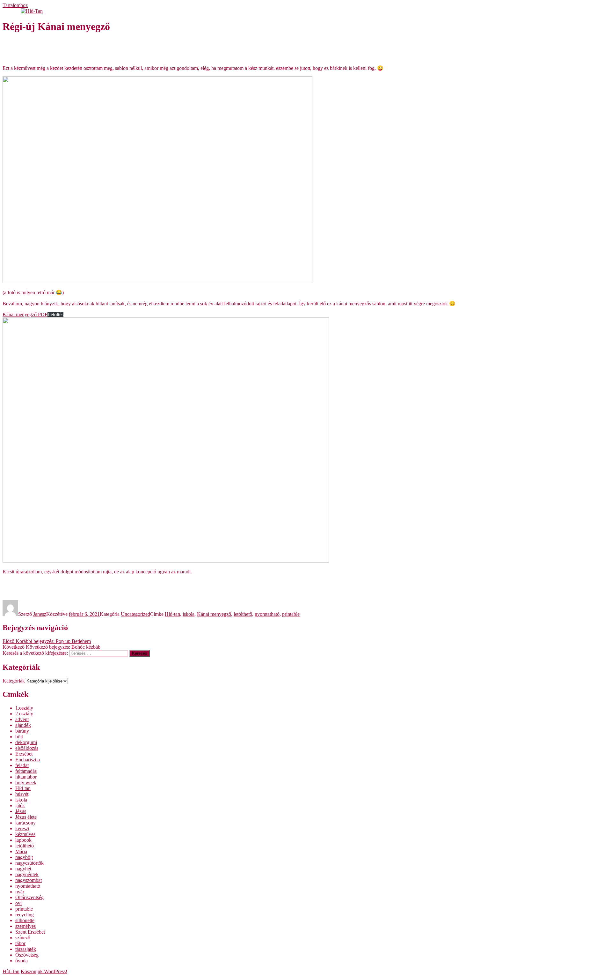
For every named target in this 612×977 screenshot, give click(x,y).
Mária (21, 851)
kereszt (22, 828)
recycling (24, 914)
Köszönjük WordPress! (44, 971)
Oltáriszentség (29, 897)
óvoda (21, 960)
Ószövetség (27, 955)
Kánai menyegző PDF (25, 314)
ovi (18, 903)
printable (291, 614)
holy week (25, 782)
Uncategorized (135, 614)
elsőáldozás (26, 748)
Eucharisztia (27, 759)
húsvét (21, 794)
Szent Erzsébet (30, 932)
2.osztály (24, 713)
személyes (25, 926)
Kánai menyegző (214, 614)
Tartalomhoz (15, 5)
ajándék (23, 725)
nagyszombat (28, 880)
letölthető (243, 614)
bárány (22, 731)
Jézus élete (26, 817)
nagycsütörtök (29, 863)
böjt (19, 736)
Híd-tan (172, 614)
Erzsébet (24, 754)
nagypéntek (27, 874)
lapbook (23, 840)
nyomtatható (267, 614)
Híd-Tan (11, 971)
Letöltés (55, 314)
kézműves (25, 834)
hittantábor (26, 776)
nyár (19, 891)
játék (20, 805)
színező (22, 937)
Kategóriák (14, 680)
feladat (22, 765)
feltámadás (26, 771)
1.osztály (24, 708)
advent (22, 719)
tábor (20, 943)
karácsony (25, 822)
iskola (188, 614)
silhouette (24, 920)
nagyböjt (24, 857)
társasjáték (25, 949)
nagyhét (23, 868)
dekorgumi (26, 742)
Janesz (39, 614)
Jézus (20, 811)
